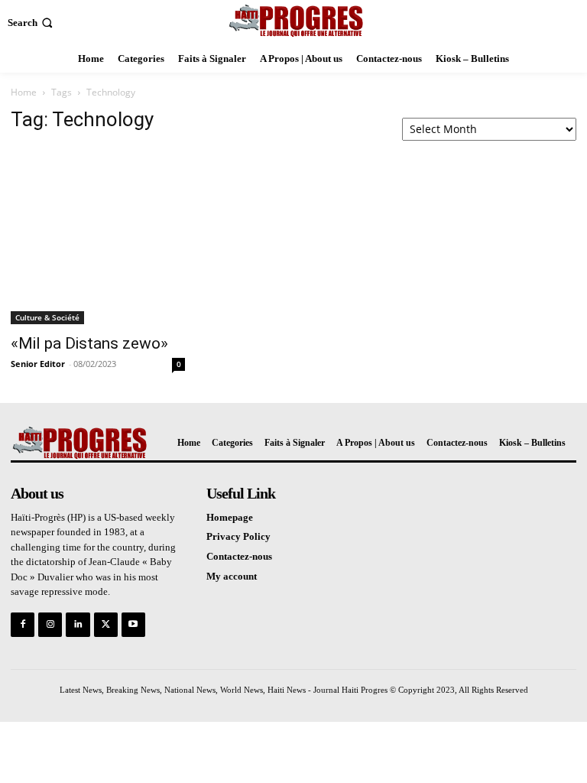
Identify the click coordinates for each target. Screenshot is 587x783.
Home (24, 92)
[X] (106, 624)
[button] (32, 22)
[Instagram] (50, 624)
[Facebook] (22, 624)
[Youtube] (133, 624)
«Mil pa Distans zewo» (89, 343)
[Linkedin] (77, 624)
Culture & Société (47, 317)
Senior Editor (38, 363)
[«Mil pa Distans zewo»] (98, 236)
